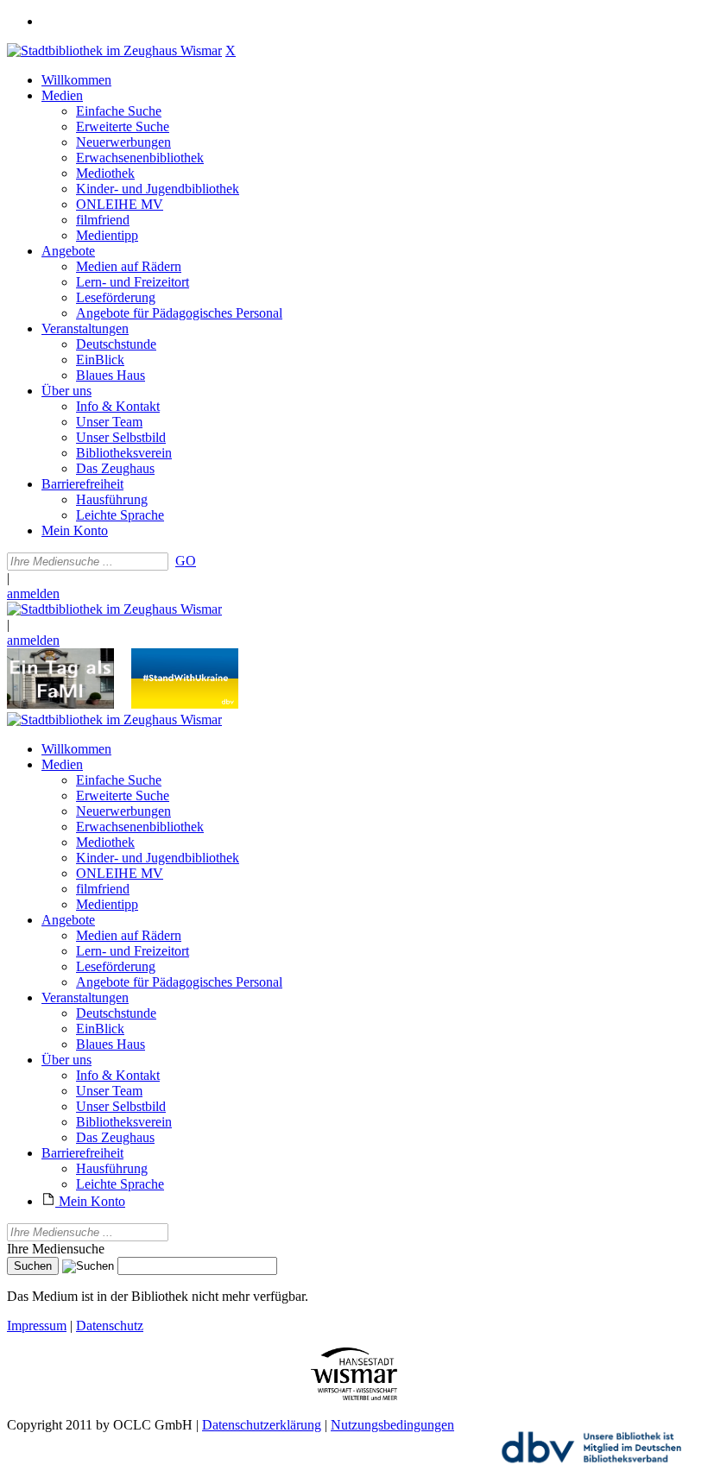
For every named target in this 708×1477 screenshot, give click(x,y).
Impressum (36, 1325)
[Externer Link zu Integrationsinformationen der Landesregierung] (184, 704)
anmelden (33, 593)
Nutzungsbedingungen (392, 1424)
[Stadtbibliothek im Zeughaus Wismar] (114, 50)
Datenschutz (109, 1325)
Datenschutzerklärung (261, 1424)
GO (185, 560)
